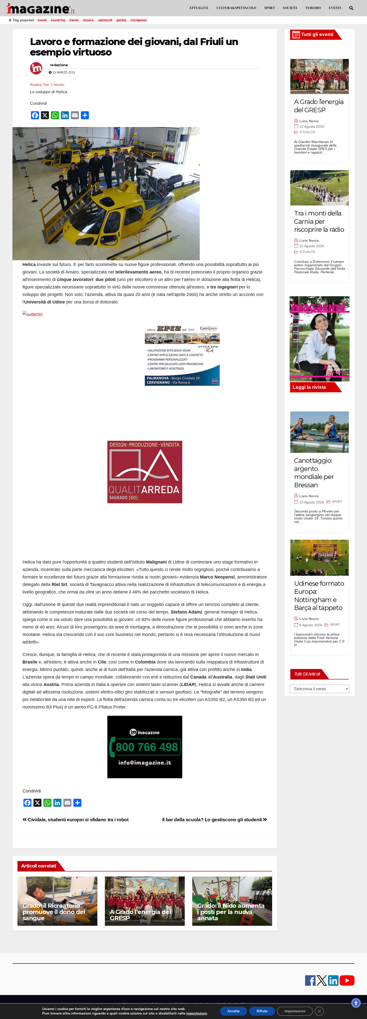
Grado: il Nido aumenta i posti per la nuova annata (231, 912)
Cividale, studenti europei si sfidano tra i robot (77, 819)
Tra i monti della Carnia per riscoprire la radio (319, 221)
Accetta (233, 1011)
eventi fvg (58, 20)
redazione (59, 65)
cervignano (139, 20)
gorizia (121, 20)
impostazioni (196, 1013)
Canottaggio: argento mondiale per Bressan (314, 472)
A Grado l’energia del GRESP (140, 915)
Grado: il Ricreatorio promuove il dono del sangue (53, 912)
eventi (42, 20)
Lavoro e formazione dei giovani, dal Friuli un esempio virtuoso (134, 47)
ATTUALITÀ (198, 8)
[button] (351, 8)
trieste (74, 20)
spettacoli (105, 20)
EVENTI (335, 8)
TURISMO (313, 8)
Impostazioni (295, 1011)
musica (88, 20)
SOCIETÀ (290, 8)
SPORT (269, 8)
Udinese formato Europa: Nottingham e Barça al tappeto (319, 596)
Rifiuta (262, 1011)
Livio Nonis (309, 121)
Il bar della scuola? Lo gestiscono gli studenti (212, 819)
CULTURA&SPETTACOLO (236, 8)
